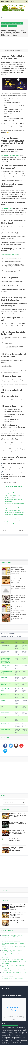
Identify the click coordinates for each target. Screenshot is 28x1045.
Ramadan (4, 26)
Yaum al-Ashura (5, 723)
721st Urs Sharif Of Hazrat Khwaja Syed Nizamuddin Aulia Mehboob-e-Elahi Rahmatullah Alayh (5, 659)
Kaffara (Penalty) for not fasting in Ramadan (12, 959)
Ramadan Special (12, 26)
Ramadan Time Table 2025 (16, 50)
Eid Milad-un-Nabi (5, 729)
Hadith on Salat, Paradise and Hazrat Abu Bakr (18, 578)
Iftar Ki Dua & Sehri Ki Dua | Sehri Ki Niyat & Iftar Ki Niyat (17, 921)
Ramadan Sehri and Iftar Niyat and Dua (11, 941)
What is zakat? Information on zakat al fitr (18, 615)
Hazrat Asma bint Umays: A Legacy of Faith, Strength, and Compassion (18, 597)
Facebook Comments (21, 627)
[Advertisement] (14, 14)
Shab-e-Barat (4, 677)
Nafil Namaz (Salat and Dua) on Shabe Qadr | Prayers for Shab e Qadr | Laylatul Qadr (17, 815)
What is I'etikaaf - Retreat (18, 586)
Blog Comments (7, 627)
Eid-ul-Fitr (3, 700)
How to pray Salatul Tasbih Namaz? (10, 954)
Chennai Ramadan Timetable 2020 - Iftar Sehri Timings (17, 606)
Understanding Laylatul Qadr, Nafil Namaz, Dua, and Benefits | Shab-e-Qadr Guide (17, 906)
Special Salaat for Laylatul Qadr (12, 510)
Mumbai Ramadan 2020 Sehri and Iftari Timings (17, 568)
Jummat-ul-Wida (5, 694)
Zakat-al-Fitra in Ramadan (11, 523)
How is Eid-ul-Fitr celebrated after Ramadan (12, 978)
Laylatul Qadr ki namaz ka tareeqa (9, 254)
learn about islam (6, 23)
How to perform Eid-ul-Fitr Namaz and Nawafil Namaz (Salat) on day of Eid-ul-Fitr (14, 514)
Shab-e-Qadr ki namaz (10, 155)
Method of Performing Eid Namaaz (13, 518)
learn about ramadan (17, 23)
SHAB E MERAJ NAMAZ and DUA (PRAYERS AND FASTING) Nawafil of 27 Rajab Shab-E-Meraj (17, 832)
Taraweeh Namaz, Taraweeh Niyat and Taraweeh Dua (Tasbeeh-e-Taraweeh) (16, 849)
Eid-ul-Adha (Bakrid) (6, 712)
